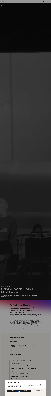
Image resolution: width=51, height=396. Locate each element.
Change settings (38, 390)
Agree (13, 390)
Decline (25, 390)
